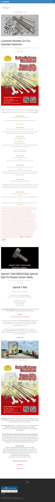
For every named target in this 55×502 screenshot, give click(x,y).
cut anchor (20, 211)
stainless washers (34, 112)
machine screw (5, 217)
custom (20, 47)
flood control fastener (6, 214)
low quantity (24, 47)
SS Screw (25, 224)
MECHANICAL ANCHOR (15, 217)
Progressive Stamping (28, 220)
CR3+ (29, 208)
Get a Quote (20, 468)
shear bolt (11, 224)
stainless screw (33, 227)
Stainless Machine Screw (14, 227)
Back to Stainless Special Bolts (20, 461)
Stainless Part (24, 227)
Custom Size (12, 211)
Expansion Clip (27, 211)
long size (20, 214)
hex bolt (14, 214)
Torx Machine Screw (6, 236)
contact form (19, 204)
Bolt (17, 47)
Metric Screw (25, 217)
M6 (26, 47)
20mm (10, 47)
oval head (32, 217)
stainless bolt (35, 47)
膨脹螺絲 (21, 236)
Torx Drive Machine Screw (27, 233)
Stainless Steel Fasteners (29, 230)
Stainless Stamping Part (17, 230)
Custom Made (5, 211)
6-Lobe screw (14, 47)
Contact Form (20, 464)
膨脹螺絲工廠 (28, 236)
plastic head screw (5, 220)
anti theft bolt (17, 208)
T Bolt (25, 12)
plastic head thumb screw (17, 220)
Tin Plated (20, 49)
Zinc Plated (15, 236)
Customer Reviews (18, 12)
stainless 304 (30, 47)
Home (18, 51)
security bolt (4, 224)
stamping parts (5, 233)
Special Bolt (18, 224)
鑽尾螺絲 (4, 239)
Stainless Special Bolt (6, 230)
